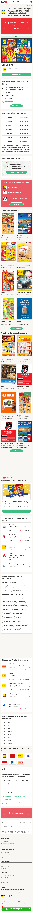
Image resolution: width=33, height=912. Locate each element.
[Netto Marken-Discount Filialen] (20, 756)
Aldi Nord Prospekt (6, 864)
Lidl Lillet (25, 597)
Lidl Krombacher (7, 605)
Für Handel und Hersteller (7, 843)
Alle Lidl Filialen (16, 106)
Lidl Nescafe (14, 609)
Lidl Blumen (6, 613)
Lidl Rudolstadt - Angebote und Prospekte (15, 796)
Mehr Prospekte (16, 328)
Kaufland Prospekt (5, 855)
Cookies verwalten (21, 903)
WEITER (16, 28)
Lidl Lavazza (16, 597)
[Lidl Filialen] (4, 756)
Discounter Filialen (7, 829)
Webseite (9, 98)
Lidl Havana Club (17, 613)
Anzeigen (28, 5)
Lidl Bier (5, 609)
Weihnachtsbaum (19, 586)
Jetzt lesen (16, 511)
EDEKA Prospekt (5, 852)
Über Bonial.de (4, 841)
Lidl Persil (18, 617)
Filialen (16, 826)
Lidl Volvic (17, 629)
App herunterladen (6, 880)
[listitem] (8, 226)
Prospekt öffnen (16, 74)
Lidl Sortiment (6, 799)
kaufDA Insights (5, 877)
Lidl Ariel (23, 609)
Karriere (3, 846)
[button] (16, 56)
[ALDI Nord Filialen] (28, 756)
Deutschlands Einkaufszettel (8, 875)
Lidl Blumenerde (7, 617)
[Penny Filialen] (12, 756)
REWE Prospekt (5, 857)
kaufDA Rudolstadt (7, 826)
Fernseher (6, 590)
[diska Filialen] (12, 762)
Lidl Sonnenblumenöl (21, 605)
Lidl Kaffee (16, 621)
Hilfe (2, 899)
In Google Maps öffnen (16, 172)
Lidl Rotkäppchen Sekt (9, 601)
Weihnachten (15, 590)
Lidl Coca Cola (7, 629)
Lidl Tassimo (6, 597)
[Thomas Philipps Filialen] (4, 762)
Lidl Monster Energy (21, 625)
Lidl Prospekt (4, 868)
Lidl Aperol (22, 601)
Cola (9, 586)
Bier (4, 586)
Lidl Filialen (17, 829)
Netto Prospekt (5, 866)
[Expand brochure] (16, 50)
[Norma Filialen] (20, 762)
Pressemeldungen (5, 882)
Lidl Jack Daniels (8, 625)
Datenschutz (4, 901)
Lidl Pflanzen (6, 621)
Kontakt (18, 901)
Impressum (19, 899)
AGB (2, 903)
